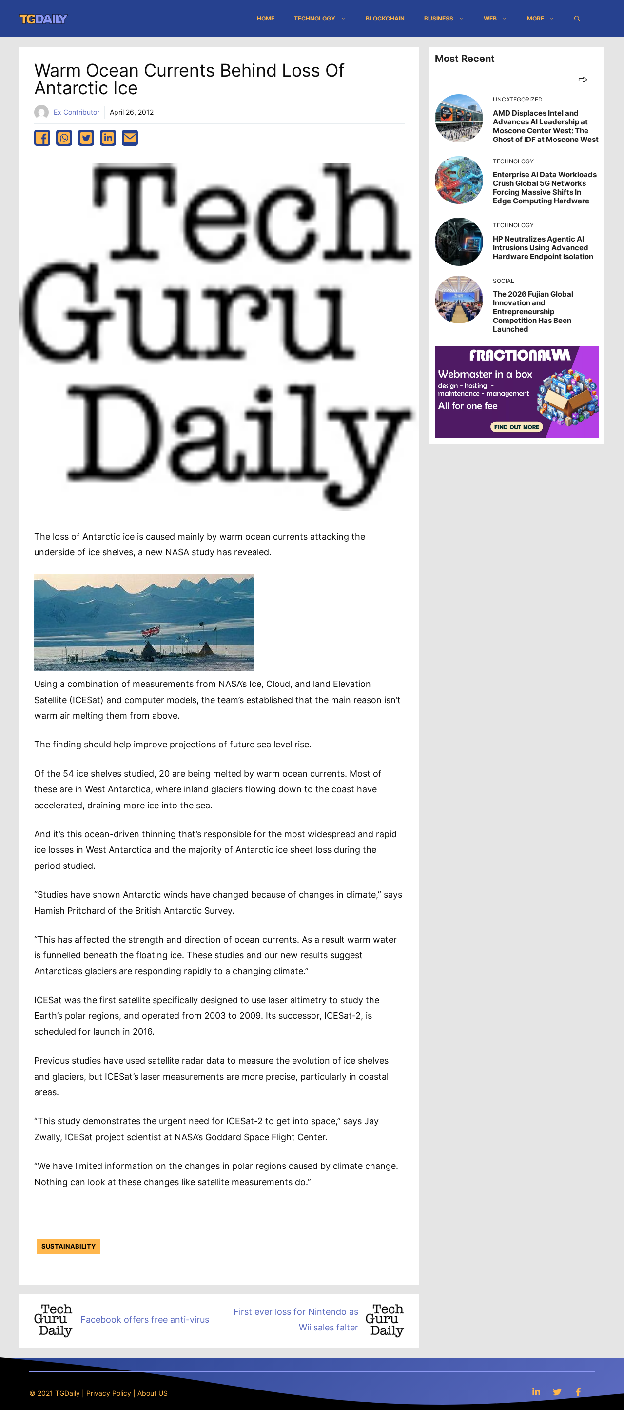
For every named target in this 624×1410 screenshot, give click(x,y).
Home (265, 18)
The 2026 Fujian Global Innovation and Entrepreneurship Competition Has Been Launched (533, 311)
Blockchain (385, 18)
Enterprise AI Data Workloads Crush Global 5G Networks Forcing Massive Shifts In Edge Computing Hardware (545, 187)
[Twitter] (557, 1391)
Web (490, 18)
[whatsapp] (64, 138)
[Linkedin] (536, 1391)
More (535, 18)
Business (438, 18)
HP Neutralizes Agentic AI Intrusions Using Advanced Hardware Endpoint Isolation (543, 247)
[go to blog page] (583, 79)
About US (152, 1393)
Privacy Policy (108, 1393)
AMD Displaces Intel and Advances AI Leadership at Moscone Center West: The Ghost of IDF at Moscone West (546, 126)
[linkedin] (108, 138)
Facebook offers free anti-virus (144, 1319)
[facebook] (42, 138)
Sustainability (68, 1246)
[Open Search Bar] (577, 18)
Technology (314, 18)
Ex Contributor (76, 112)
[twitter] (86, 138)
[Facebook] (578, 1391)
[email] (130, 138)
